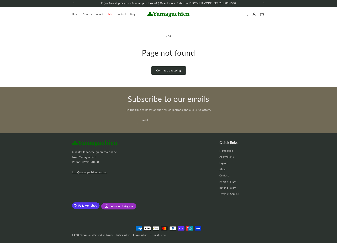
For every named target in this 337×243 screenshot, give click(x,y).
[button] (87, 14)
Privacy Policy (227, 181)
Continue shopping (168, 70)
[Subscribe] (196, 120)
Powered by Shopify (103, 235)
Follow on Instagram (121, 206)
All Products (226, 156)
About (223, 169)
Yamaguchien (86, 235)
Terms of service (158, 235)
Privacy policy (140, 235)
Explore (223, 163)
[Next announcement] (264, 3)
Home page (226, 150)
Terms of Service (229, 193)
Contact (224, 175)
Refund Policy (227, 187)
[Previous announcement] (73, 3)
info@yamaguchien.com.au (89, 172)
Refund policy (123, 235)
